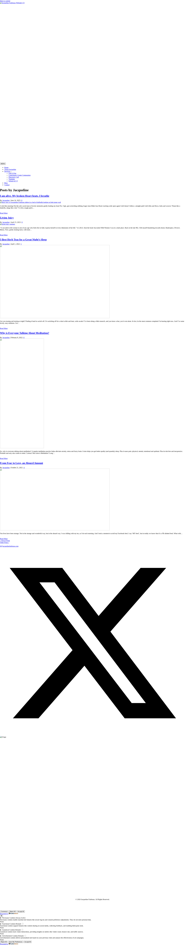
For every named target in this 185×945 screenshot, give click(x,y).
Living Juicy (7, 217)
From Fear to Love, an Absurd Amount (21, 463)
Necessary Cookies (8, 918)
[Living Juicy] (7, 224)
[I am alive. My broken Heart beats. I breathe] (30, 202)
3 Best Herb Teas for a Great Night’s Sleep (23, 239)
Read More (4, 213)
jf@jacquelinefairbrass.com (9, 546)
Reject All (13, 911)
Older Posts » (4, 542)
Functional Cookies (8, 924)
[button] (92, 735)
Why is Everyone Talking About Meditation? (24, 333)
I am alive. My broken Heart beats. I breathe (24, 195)
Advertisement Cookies (10, 936)
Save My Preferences (15, 942)
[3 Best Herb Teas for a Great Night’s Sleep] (55, 317)
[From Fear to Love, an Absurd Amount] (55, 530)
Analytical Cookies (8, 930)
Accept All (21, 911)
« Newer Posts (5, 541)
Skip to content (5, 1)
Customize (4, 911)
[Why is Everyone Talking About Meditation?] (22, 448)
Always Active (20, 918)
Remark (18, 924)
